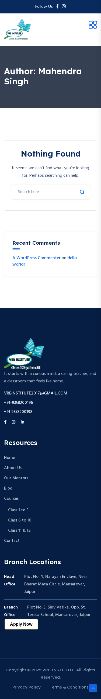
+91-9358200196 (18, 403)
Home (9, 457)
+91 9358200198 (18, 412)
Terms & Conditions (69, 687)
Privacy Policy (26, 687)
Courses (11, 498)
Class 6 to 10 (19, 520)
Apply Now (21, 624)
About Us (13, 468)
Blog (8, 488)
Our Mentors (16, 478)
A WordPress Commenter (36, 258)
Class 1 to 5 (18, 510)
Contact (12, 540)
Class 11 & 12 (19, 530)
